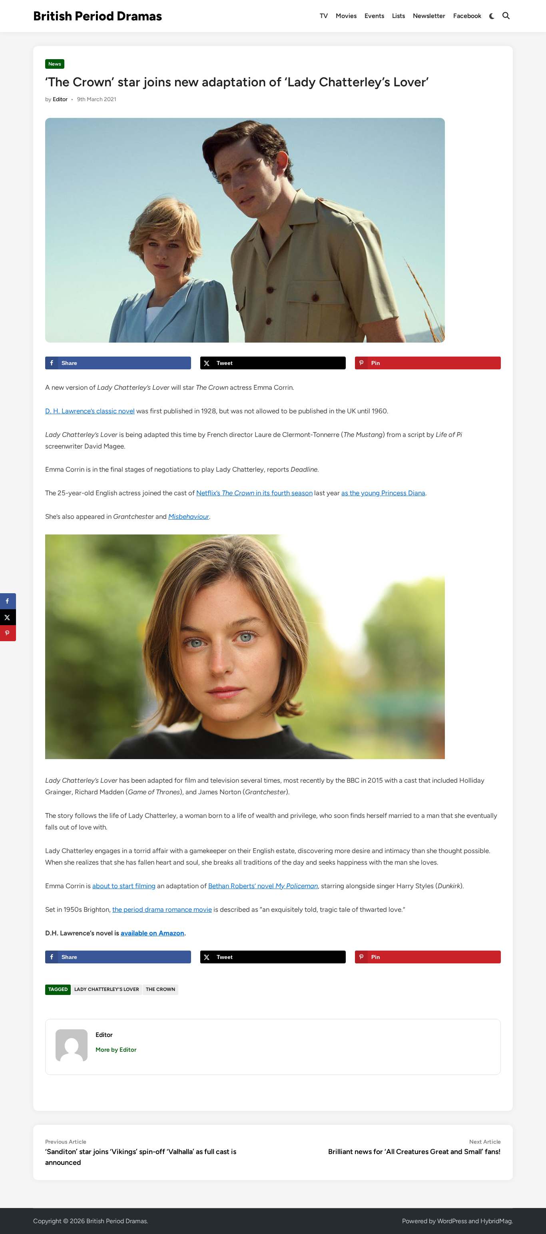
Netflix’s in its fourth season (254, 493)
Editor (60, 99)
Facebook (467, 16)
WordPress (452, 1221)
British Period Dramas (97, 16)
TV (324, 16)
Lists (398, 16)
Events (374, 16)
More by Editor (116, 1049)
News (54, 64)
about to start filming (123, 886)
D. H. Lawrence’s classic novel (90, 411)
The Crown (160, 989)
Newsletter (429, 16)
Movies (346, 16)
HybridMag (496, 1221)
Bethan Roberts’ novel (263, 886)
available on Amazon (152, 933)
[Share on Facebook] (8, 601)
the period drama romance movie (162, 909)
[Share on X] (8, 617)
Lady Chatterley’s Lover (106, 989)
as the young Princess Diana (383, 493)
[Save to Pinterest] (8, 633)
